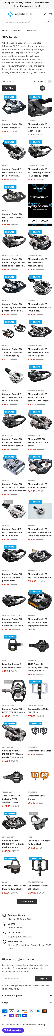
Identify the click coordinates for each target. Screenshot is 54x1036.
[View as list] (49, 88)
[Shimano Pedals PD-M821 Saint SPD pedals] (40, 556)
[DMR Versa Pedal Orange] (40, 777)
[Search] (48, 22)
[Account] (44, 14)
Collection (16, 30)
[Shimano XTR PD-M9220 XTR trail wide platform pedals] (14, 822)
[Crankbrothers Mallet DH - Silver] (40, 691)
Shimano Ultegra (36, 166)
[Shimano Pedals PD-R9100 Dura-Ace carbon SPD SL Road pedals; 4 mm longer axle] (14, 601)
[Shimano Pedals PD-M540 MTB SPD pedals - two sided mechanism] (40, 511)
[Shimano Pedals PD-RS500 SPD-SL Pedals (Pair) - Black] (40, 106)
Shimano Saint (34, 570)
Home (5, 30)
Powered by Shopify (35, 1024)
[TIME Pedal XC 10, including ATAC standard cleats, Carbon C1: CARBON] (14, 777)
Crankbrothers (35, 705)
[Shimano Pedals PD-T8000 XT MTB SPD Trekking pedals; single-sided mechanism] (14, 331)
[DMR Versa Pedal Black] (40, 732)
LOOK (4, 660)
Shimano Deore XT (36, 256)
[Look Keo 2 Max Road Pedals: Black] (40, 822)
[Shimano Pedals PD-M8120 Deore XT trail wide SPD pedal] (40, 331)
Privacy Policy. (12, 989)
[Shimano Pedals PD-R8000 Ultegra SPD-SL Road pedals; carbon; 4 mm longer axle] (14, 241)
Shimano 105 (7, 436)
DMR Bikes (32, 747)
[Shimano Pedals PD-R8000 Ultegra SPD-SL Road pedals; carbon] (40, 151)
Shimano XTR (34, 436)
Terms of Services (40, 985)
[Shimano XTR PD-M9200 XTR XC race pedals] (40, 421)
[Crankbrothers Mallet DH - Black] (40, 867)
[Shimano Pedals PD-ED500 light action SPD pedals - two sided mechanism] (14, 286)
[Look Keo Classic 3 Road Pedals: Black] (14, 646)
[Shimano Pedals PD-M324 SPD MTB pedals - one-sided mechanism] (14, 466)
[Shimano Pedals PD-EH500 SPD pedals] (14, 106)
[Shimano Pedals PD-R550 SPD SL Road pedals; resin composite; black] (14, 556)
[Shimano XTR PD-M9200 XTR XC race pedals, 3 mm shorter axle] (14, 732)
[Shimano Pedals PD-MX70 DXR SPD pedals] (14, 691)
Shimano (6, 121)
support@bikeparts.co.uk (20, 936)
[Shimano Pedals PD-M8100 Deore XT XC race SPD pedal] (40, 241)
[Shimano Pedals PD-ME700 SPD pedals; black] (14, 196)
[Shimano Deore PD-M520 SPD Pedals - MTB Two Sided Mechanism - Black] (14, 151)
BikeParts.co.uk (17, 1024)
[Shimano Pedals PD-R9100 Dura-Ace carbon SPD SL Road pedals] (40, 376)
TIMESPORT (33, 660)
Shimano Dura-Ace (36, 391)
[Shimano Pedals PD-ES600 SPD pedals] (40, 466)
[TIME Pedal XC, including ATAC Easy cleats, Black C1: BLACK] (40, 646)
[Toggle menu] (4, 14)
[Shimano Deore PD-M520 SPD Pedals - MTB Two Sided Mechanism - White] (14, 511)
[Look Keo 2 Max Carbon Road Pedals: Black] (14, 867)
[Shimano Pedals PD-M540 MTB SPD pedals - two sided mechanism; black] (40, 286)
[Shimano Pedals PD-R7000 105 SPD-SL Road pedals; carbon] (14, 421)
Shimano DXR (8, 705)
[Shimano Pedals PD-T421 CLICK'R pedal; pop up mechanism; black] (40, 601)
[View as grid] (42, 88)
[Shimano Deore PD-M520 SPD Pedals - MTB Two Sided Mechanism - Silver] (14, 376)
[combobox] (27, 22)
